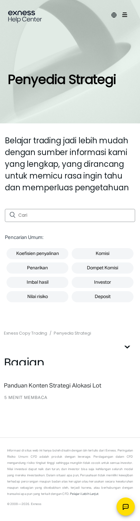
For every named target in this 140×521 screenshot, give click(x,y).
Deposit (103, 296)
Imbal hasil (38, 282)
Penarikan (37, 268)
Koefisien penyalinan (37, 253)
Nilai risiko (37, 296)
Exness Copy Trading (25, 333)
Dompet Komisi (102, 268)
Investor (102, 282)
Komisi (102, 253)
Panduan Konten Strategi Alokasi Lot (52, 386)
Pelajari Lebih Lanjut (84, 494)
